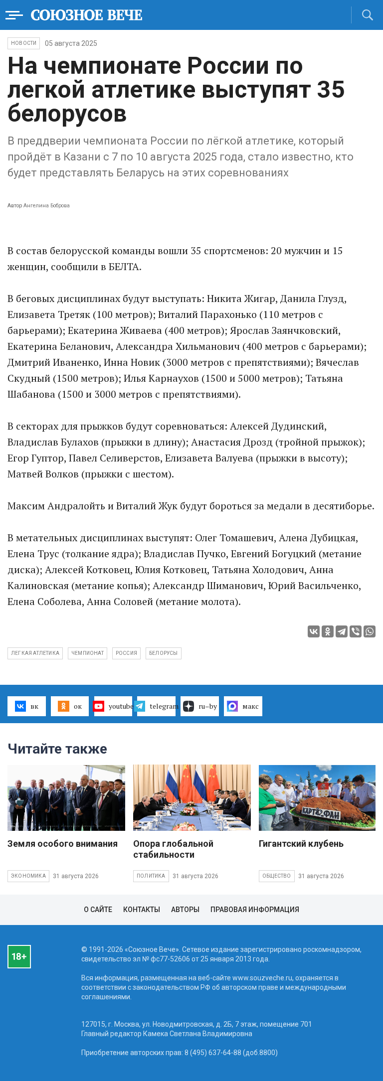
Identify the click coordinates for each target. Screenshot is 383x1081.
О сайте (98, 910)
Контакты (141, 910)
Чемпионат (87, 653)
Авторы (185, 910)
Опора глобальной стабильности (173, 849)
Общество (276, 876)
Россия (126, 653)
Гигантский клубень (301, 843)
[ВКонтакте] (314, 631)
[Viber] (356, 631)
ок (78, 706)
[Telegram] (342, 631)
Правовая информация (254, 910)
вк (34, 706)
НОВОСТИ (23, 43)
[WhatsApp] (370, 631)
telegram (163, 706)
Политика (151, 876)
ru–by (207, 706)
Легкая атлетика (35, 653)
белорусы (163, 653)
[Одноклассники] (328, 631)
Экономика (28, 876)
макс (250, 706)
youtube (121, 706)
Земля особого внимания (62, 843)
